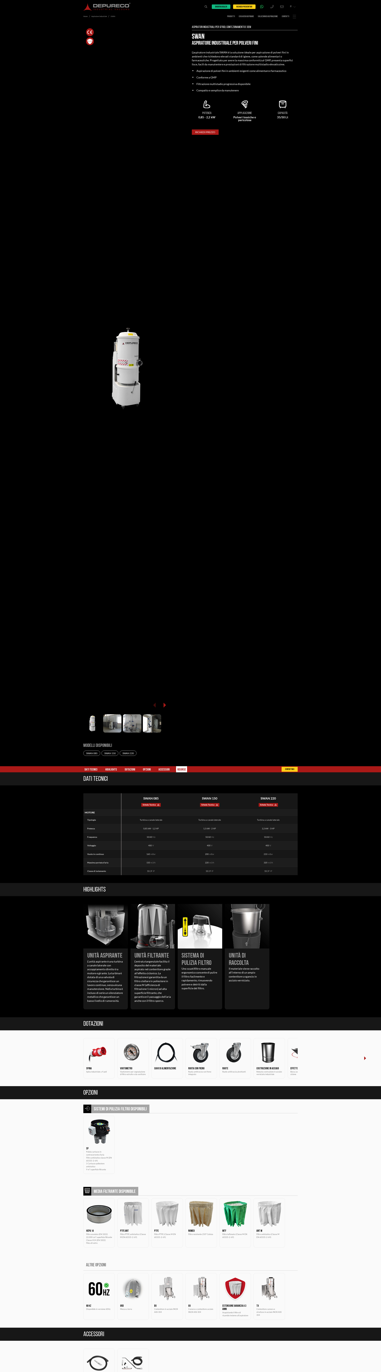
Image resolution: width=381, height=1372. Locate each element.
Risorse (181, 769)
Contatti (285, 16)
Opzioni (147, 769)
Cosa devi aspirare (246, 16)
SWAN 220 (128, 753)
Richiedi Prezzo (205, 132)
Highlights (111, 769)
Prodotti (231, 16)
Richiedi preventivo (244, 7)
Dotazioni (130, 769)
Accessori (164, 769)
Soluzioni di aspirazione (268, 16)
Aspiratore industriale (99, 16)
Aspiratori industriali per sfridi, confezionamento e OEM (221, 27)
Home (85, 16)
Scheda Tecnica (149, 805)
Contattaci (289, 769)
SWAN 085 (91, 753)
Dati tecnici (91, 769)
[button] (164, 705)
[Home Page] (107, 6)
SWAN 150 (110, 753)
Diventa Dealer (221, 7)
